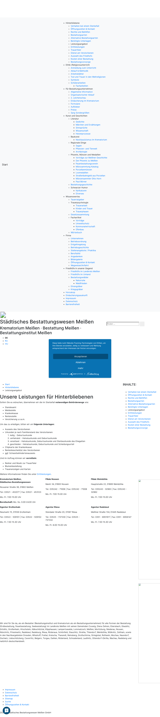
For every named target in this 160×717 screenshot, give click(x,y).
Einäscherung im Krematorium (85, 101)
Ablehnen (81, 362)
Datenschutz (72, 301)
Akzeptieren (80, 356)
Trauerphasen (82, 211)
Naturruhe (80, 280)
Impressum (71, 298)
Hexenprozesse (83, 133)
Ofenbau (80, 229)
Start (5, 164)
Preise (73, 109)
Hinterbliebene (12, 387)
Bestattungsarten (79, 35)
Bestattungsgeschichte (81, 184)
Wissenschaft (82, 130)
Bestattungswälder (79, 277)
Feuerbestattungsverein (87, 163)
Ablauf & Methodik (79, 71)
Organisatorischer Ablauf (82, 95)
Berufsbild (75, 253)
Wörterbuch (76, 232)
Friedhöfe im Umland (80, 274)
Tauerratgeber (77, 199)
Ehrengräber (76, 286)
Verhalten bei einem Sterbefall (85, 26)
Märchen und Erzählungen (88, 124)
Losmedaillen (82, 172)
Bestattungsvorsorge (80, 62)
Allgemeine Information (82, 92)
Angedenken (76, 256)
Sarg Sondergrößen (80, 112)
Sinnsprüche (81, 127)
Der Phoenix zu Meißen (87, 160)
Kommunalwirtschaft (85, 226)
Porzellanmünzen (84, 169)
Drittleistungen (78, 47)
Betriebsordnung (78, 241)
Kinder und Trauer (84, 208)
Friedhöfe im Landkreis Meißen (85, 271)
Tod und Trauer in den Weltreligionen (88, 77)
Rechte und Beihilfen (80, 32)
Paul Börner (81, 181)
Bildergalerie (76, 259)
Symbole (75, 80)
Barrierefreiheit (73, 304)
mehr (80, 368)
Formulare (75, 103)
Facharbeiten (82, 86)
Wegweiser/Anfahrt (80, 265)
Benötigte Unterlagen (81, 41)
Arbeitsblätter (77, 74)
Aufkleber (75, 106)
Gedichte (80, 121)
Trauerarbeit (81, 205)
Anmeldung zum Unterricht (83, 68)
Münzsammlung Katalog (87, 166)
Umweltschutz (82, 223)
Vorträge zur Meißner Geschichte (91, 157)
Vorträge (80, 220)
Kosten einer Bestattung (82, 59)
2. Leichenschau (78, 98)
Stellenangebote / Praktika (83, 250)
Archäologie (81, 151)
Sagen (79, 145)
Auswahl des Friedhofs (81, 56)
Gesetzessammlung (80, 214)
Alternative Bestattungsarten (84, 38)
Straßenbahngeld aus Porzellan (90, 175)
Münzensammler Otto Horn (88, 178)
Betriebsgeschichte (80, 247)
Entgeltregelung (78, 244)
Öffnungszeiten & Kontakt (83, 29)
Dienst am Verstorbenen (82, 53)
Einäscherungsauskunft (77, 295)
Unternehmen (77, 238)
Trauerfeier (76, 50)
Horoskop (70, 292)
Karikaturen (81, 190)
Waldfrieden (81, 283)
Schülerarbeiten (78, 83)
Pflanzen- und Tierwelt (86, 148)
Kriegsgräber (77, 289)
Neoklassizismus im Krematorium (91, 139)
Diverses (80, 193)
